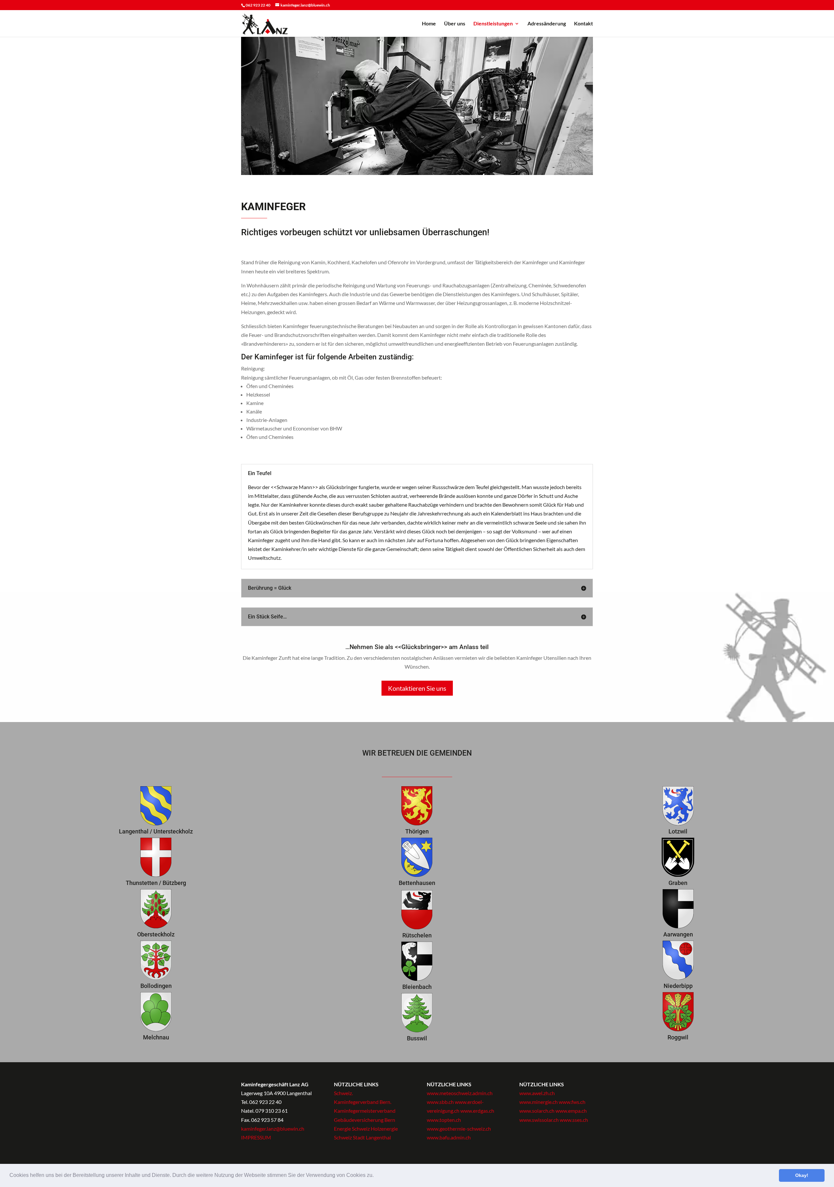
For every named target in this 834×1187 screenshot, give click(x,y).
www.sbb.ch (441, 1102)
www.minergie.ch (539, 1102)
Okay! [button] (801, 1175)
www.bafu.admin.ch (449, 1137)
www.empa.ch (571, 1110)
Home (429, 23)
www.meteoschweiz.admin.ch (460, 1093)
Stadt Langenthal (372, 1137)
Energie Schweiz (352, 1128)
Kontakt (583, 23)
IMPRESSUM (256, 1137)
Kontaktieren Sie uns (417, 688)
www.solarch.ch (537, 1110)
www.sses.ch (574, 1120)
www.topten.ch (444, 1120)
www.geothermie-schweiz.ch (459, 1128)
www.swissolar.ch (539, 1120)
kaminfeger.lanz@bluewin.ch (272, 1128)
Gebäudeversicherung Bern (364, 1120)
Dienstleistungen (493, 23)
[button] (376, 1176)
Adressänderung (546, 23)
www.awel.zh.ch (537, 1093)
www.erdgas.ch (477, 1110)
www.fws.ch (572, 1102)
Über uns (454, 23)
